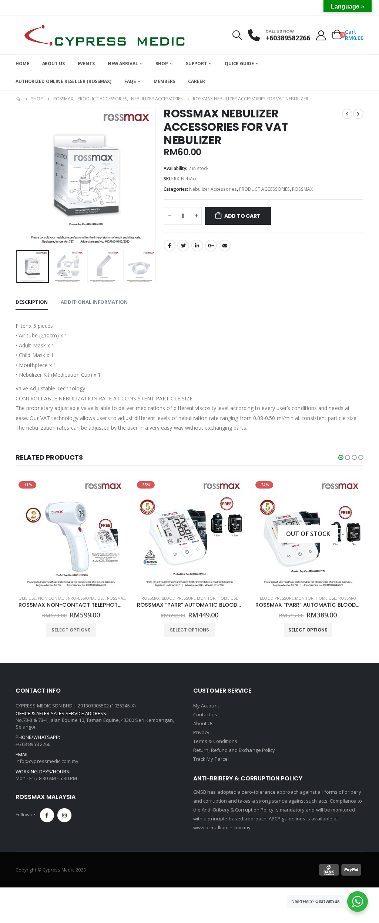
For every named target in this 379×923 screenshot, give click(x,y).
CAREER (196, 81)
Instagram (64, 815)
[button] (341, 457)
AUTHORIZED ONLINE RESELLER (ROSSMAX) (63, 81)
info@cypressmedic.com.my (47, 761)
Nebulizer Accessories (213, 189)
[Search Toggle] (237, 35)
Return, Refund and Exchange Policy (234, 750)
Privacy (201, 732)
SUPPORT (196, 63)
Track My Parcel (211, 759)
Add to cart (242, 216)
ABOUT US (53, 63)
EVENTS (86, 63)
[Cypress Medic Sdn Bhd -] (104, 35)
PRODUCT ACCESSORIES (264, 189)
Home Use (109, 598)
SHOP (161, 63)
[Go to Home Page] (18, 98)
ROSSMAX (302, 189)
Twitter (183, 245)
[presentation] (17, 177)
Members (164, 81)
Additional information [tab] (94, 302)
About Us (203, 723)
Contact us (205, 714)
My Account (206, 705)
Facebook (169, 245)
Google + (211, 245)
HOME (22, 63)
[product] (307, 533)
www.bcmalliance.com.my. (222, 827)
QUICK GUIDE (239, 63)
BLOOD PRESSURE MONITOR (70, 598)
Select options (71, 630)
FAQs (130, 81)
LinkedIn (197, 245)
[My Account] (321, 35)
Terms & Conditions (215, 741)
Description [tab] (32, 302)
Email (225, 245)
